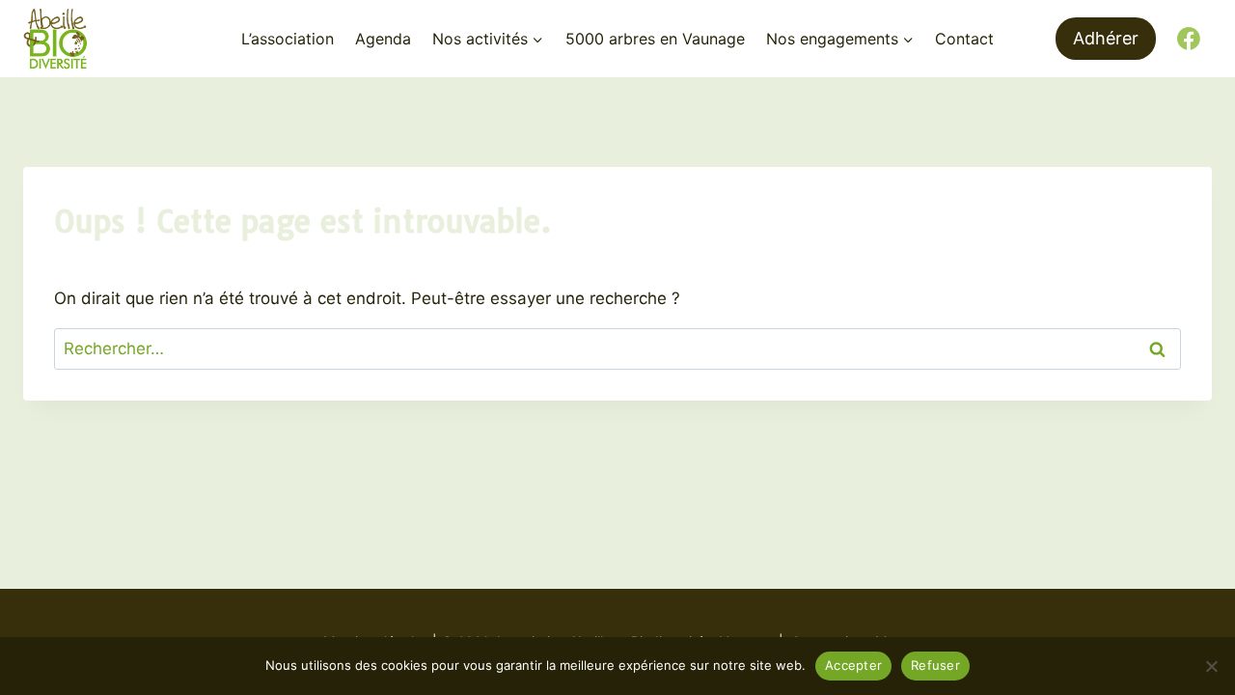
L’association (287, 38)
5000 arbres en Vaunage (655, 38)
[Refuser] (1211, 666)
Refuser (935, 665)
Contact (964, 38)
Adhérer (1106, 38)
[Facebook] (1189, 38)
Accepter (853, 665)
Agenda (383, 38)
